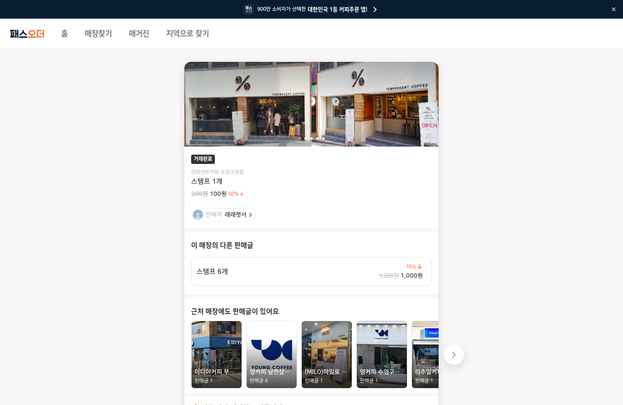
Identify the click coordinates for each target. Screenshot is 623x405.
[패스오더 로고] (27, 34)
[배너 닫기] (613, 9)
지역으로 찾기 (187, 34)
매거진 (139, 34)
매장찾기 (98, 34)
